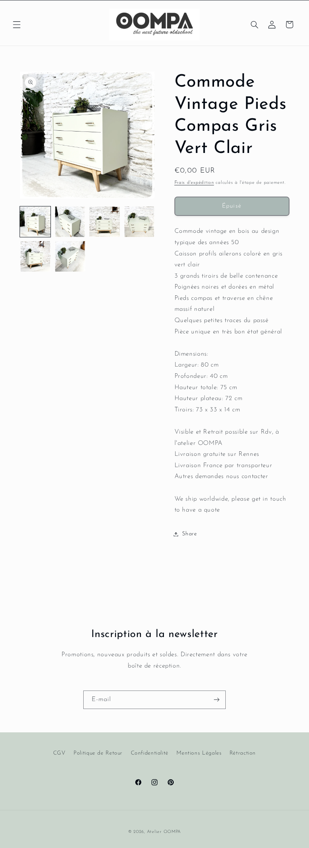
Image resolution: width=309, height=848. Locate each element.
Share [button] (189, 534)
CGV (59, 753)
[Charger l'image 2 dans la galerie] (70, 221)
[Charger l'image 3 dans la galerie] (104, 221)
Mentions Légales (198, 753)
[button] (16, 24)
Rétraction (242, 753)
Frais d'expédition (194, 182)
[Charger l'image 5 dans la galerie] (35, 256)
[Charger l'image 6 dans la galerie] (70, 256)
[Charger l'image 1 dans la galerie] (35, 221)
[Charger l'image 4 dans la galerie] (139, 221)
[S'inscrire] (216, 700)
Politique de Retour (97, 753)
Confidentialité (149, 753)
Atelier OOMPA (164, 832)
